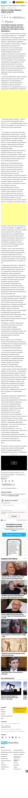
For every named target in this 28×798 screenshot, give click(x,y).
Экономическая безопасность (17, 757)
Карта (2, 718)
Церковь (3, 769)
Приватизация (4, 758)
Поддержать (20, 2)
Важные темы (4, 5)
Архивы (3, 709)
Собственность (17, 769)
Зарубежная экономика (19, 752)
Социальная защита (18, 750)
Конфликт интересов (19, 754)
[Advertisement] (14, 104)
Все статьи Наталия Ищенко (8, 488)
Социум (15, 760)
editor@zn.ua (22, 731)
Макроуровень (4, 754)
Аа (13, 2)
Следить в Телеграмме (15, 534)
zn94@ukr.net (18, 729)
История (16, 762)
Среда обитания (4, 767)
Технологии (4, 764)
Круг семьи (16, 764)
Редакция (3, 711)
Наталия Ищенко (9, 21)
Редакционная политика (7, 716)
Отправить (14, 516)
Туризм (15, 767)
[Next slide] (26, 6)
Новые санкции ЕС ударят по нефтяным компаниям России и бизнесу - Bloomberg (10, 697)
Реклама (3, 713)
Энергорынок (4, 756)
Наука (2, 762)
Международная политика (7, 752)
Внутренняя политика (6, 750)
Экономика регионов (6, 760)
